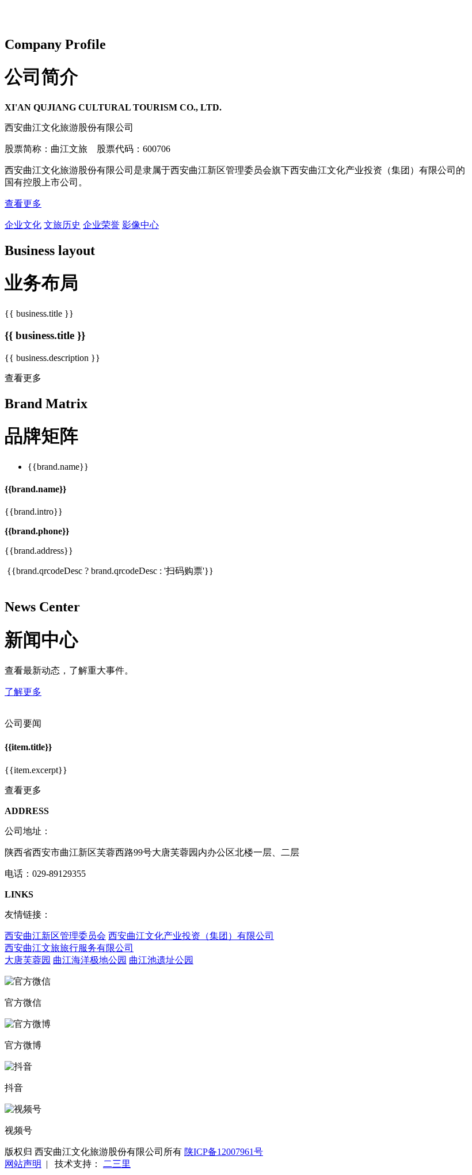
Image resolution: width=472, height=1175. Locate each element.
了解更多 (23, 692)
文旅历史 (62, 225)
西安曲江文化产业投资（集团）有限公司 (191, 936)
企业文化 (23, 225)
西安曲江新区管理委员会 (55, 936)
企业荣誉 (101, 225)
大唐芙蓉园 (28, 960)
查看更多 (23, 203)
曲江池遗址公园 (161, 960)
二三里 (117, 1164)
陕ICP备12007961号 (223, 1152)
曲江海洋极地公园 (90, 960)
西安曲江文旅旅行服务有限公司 (69, 948)
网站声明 (23, 1164)
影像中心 (140, 225)
